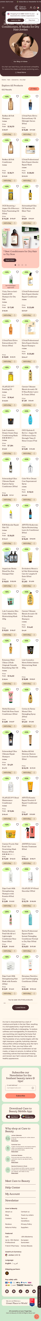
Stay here (32, 20)
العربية (15, 1263)
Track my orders (27, 1215)
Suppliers (24, 1227)
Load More (20, 1007)
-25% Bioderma (27, 1237)
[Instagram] (7, 1291)
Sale (7, 1237)
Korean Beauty (26, 1246)
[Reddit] (27, 1291)
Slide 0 (15, 265)
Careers (8, 1218)
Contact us (25, 1212)
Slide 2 (22, 265)
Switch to (15, 20)
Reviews (8, 1224)
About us (8, 1212)
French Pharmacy (12, 1246)
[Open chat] (36, 1316)
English (8, 1263)
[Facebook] (14, 1291)
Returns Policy (10, 1227)
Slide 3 (25, 265)
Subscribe (20, 1095)
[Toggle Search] (6, 7)
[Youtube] (34, 1291)
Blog (7, 1215)
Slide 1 (18, 265)
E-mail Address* (12, 1085)
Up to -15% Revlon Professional (12, 1241)
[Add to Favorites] (17, 96)
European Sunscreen (25, 1241)
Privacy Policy (26, 1224)
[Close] (39, 1287)
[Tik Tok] (20, 1291)
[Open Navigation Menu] (3, 7)
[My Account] (31, 7)
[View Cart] (34, 7)
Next (36, 244)
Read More (21, 72)
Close (37, 14)
